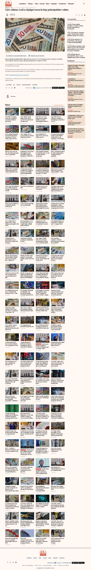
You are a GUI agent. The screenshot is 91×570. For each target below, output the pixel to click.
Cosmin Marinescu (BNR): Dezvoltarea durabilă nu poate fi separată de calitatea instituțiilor (26, 345)
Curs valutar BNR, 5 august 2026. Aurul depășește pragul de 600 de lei (12, 223)
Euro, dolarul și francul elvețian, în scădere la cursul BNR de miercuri (42, 326)
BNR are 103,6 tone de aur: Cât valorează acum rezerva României (12, 153)
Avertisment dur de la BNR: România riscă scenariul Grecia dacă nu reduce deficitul (12, 506)
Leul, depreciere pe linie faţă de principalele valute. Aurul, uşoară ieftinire (57, 310)
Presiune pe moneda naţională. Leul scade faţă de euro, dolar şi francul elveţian (41, 433)
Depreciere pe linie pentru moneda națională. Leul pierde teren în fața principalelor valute (42, 541)
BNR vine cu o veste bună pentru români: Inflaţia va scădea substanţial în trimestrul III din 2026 (42, 119)
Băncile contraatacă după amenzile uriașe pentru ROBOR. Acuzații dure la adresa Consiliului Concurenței (42, 523)
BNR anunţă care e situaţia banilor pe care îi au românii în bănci (58, 469)
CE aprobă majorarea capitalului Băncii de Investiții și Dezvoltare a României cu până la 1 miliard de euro (42, 450)
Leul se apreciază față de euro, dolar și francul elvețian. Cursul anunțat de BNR (12, 188)
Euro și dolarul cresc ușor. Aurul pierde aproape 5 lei (11, 363)
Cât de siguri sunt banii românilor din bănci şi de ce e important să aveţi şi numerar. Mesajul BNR (42, 275)
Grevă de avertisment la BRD (27, 187)
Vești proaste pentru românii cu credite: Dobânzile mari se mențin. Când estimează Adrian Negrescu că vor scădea (42, 346)
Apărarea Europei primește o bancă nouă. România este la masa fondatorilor (57, 381)
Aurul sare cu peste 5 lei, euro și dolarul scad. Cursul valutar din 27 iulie (12, 275)
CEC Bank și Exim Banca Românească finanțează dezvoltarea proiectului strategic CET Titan (42, 171)
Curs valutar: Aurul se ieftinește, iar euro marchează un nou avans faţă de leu (12, 327)
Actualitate (22, 4)
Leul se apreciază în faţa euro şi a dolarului (27, 204)
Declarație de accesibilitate (63, 565)
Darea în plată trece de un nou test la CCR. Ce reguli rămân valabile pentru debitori (26, 223)
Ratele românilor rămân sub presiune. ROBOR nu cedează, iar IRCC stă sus (12, 523)
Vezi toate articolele (58, 105)
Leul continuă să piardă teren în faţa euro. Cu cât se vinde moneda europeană (42, 154)
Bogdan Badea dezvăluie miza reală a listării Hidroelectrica (58, 344)
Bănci (47, 4)
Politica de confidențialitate (27, 565)
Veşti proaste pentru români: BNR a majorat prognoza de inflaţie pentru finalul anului (26, 171)
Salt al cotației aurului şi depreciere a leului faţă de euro (42, 397)
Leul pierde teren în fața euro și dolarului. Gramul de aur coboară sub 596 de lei (27, 433)
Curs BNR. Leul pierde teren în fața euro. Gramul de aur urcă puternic (26, 469)
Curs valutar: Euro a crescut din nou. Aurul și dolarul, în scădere (27, 135)
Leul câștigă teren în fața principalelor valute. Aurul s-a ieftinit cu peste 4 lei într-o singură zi (42, 293)
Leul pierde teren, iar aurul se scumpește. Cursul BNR (41, 188)
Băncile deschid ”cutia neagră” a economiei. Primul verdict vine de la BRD (27, 258)
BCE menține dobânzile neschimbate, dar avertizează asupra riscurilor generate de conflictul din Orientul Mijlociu (26, 293)
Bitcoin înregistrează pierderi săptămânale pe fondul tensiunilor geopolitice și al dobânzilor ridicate (27, 523)
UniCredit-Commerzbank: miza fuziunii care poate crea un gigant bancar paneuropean (27, 541)
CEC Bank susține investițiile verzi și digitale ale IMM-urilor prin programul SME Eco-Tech (57, 433)
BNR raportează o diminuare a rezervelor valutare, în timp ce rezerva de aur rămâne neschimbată (26, 416)
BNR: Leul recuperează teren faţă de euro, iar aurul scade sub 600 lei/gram (57, 275)
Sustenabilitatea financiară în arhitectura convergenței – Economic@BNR (42, 489)
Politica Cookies (38, 565)
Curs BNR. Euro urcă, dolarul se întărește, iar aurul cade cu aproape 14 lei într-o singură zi (57, 523)
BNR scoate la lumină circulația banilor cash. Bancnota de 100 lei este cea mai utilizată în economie (11, 469)
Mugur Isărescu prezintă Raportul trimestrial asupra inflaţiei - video (57, 170)
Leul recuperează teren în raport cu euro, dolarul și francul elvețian (57, 541)
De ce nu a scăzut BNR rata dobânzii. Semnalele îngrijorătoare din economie (12, 381)
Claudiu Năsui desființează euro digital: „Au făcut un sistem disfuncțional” (42, 471)
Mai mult (71, 4)
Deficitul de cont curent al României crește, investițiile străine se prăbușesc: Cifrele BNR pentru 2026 (27, 154)
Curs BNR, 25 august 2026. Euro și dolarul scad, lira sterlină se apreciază (11, 119)
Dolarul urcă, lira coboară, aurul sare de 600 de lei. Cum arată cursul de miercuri (57, 293)
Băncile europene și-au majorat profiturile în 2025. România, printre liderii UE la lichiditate (26, 275)
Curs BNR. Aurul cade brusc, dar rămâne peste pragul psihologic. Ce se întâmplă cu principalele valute (27, 506)
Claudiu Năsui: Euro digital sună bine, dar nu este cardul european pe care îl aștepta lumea (27, 452)
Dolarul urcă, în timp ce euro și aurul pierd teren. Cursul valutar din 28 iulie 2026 (42, 258)
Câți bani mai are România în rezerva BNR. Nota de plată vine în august (11, 241)
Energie (42, 4)
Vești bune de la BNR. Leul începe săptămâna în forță (26, 240)
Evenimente (62, 4)
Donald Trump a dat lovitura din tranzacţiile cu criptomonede (11, 432)
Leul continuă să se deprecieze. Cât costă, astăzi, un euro (42, 135)
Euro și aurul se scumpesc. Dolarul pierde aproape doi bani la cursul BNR (57, 241)
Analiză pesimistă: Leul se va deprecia (19, 75)
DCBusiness (7, 7)
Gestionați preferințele (47, 565)
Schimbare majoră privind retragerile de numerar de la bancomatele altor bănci (12, 489)
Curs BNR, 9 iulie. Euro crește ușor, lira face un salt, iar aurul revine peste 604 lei (57, 364)
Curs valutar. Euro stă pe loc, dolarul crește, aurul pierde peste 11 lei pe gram (42, 381)
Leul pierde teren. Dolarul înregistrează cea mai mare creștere (42, 222)
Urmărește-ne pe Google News (37, 55)
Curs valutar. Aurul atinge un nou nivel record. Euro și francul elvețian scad (26, 119)
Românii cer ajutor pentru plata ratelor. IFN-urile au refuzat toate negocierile (56, 327)
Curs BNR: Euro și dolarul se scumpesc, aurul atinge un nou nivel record (57, 119)
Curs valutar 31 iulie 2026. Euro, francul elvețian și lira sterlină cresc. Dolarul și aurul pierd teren (42, 241)
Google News (38, 87)
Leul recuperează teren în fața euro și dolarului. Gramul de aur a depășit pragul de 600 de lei (57, 398)
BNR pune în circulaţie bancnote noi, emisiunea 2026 (57, 488)
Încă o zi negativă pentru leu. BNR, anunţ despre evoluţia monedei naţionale (58, 154)
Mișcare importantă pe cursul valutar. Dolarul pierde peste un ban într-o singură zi (11, 258)
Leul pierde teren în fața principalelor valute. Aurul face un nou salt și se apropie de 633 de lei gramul (57, 206)
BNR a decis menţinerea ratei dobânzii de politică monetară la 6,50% (27, 381)
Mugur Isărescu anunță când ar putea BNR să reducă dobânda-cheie (11, 170)
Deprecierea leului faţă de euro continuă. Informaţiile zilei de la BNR (11, 541)
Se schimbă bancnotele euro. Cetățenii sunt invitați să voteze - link (11, 292)
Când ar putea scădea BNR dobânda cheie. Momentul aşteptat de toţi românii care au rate (42, 206)
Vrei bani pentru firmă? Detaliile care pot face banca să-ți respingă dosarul (57, 258)
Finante (30, 4)
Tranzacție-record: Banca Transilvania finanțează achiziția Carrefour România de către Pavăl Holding (57, 416)
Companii (53, 4)
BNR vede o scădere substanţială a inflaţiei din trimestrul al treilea (26, 309)
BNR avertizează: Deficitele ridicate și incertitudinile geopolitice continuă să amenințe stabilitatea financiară (11, 398)
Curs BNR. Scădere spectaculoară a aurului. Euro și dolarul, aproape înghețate (57, 506)
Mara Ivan (13, 14)
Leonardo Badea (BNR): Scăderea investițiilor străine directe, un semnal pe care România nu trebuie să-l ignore (57, 136)
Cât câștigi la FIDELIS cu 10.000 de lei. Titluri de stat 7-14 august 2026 (57, 222)
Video (36, 4)
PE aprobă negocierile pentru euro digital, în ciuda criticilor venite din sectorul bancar (42, 364)
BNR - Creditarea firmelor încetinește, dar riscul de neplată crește (12, 449)
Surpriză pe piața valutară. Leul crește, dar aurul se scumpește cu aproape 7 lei (11, 310)
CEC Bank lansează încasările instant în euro (27, 325)
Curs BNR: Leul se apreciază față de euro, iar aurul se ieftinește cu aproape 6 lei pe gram (42, 416)
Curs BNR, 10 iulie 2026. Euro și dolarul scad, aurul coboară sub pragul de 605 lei (26, 364)
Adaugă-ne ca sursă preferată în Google (17, 55)
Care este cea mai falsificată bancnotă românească (56, 449)
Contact (54, 565)
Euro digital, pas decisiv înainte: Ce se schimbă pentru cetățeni (42, 505)
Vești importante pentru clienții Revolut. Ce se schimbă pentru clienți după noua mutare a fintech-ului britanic (57, 188)
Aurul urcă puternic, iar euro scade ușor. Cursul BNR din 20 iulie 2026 (42, 309)
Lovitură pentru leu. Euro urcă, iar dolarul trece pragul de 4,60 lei (11, 344)
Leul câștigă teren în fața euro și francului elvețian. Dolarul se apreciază (27, 398)
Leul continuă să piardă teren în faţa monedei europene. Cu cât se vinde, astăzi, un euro (11, 136)
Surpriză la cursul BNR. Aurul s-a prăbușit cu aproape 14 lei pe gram (26, 488)
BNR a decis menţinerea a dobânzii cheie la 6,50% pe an (11, 205)
